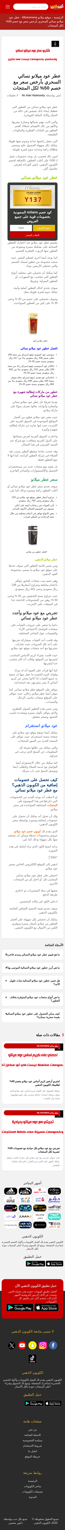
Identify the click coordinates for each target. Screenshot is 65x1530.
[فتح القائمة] (8, 6)
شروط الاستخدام (32, 1445)
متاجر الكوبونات (32, 1486)
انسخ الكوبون (44, 228)
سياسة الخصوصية (32, 1440)
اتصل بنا (32, 1451)
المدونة (32, 1497)
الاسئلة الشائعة (32, 1435)
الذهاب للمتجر (32, 235)
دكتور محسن (16, 1522)
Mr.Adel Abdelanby (33, 95)
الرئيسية (58, 17)
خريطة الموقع (32, 1456)
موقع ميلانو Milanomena (36, 17)
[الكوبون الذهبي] (56, 6)
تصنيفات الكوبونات (32, 1491)
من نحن (32, 1429)
